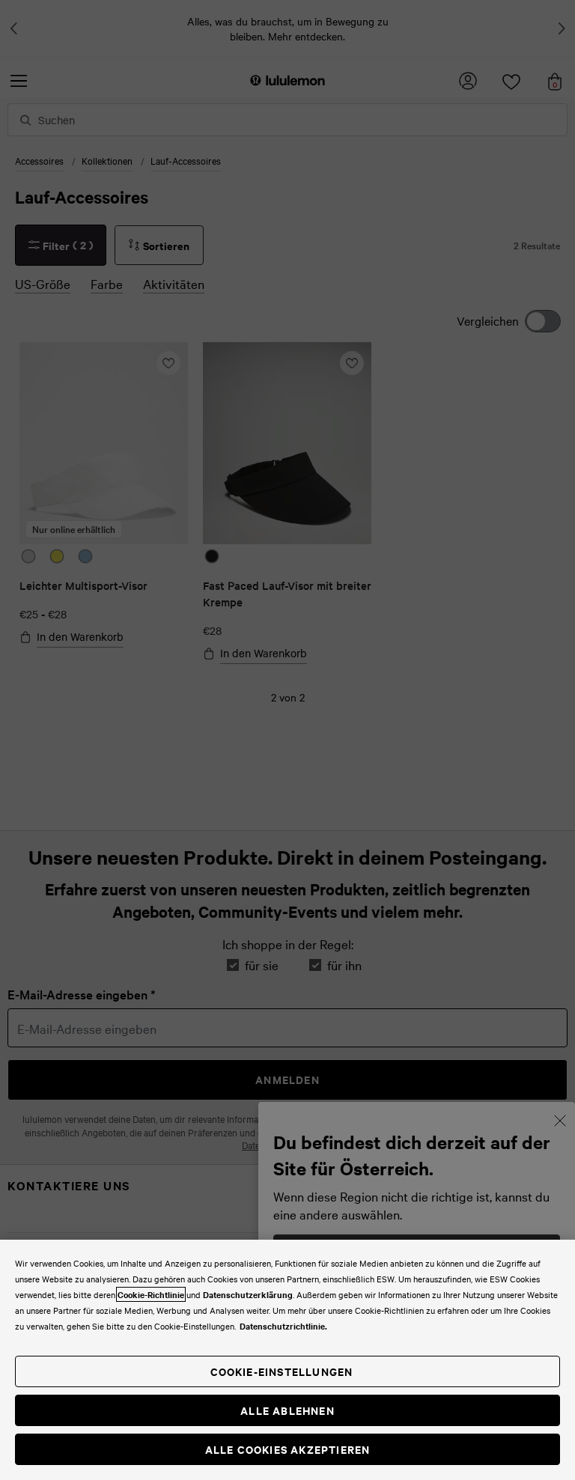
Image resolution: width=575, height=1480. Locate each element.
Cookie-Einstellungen (281, 1371)
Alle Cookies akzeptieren (288, 1449)
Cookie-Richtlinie (151, 1294)
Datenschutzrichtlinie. (283, 1326)
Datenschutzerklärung (248, 1294)
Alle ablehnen (287, 1410)
